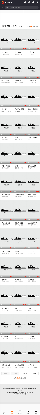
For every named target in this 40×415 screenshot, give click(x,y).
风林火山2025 (33, 109)
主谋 (16, 166)
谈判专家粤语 (5, 365)
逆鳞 (29, 308)
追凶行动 (4, 109)
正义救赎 (18, 52)
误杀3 (17, 251)
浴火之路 (31, 280)
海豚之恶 (18, 280)
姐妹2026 (4, 52)
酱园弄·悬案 (19, 223)
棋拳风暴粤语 (19, 194)
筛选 (21, 26)
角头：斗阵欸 (5, 166)
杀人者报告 (32, 194)
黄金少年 (31, 336)
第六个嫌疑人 (5, 251)
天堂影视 (5, 388)
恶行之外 (31, 251)
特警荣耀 (4, 280)
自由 (16, 308)
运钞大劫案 (32, 166)
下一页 (25, 373)
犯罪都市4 (31, 365)
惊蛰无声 (18, 81)
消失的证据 (5, 81)
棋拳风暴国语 (5, 194)
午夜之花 (31, 52)
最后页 (34, 373)
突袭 (16, 137)
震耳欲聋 (4, 137)
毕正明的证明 (5, 223)
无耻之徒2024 (33, 223)
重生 (16, 336)
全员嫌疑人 (5, 308)
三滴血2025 (32, 81)
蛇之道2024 (5, 336)
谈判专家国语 (19, 365)
